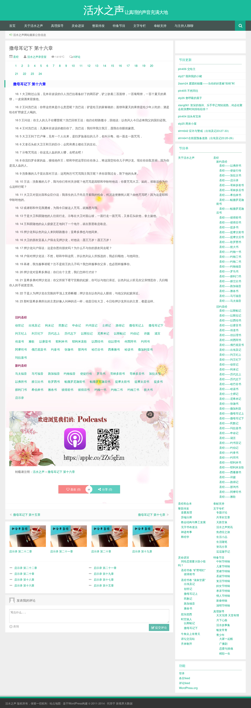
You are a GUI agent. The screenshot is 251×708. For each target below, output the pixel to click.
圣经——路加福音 (230, 286)
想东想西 (186, 614)
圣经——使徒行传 (230, 170)
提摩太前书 (122, 381)
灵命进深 (78, 25)
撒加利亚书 (145, 349)
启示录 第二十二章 (25, 568)
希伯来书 (37, 389)
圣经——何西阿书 (230, 340)
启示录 (19, 397)
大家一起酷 (226, 639)
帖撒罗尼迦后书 (100, 381)
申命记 (77, 325)
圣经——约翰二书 (230, 261)
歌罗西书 (54, 381)
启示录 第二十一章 (105, 568)
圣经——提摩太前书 (231, 232)
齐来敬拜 (186, 643)
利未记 (50, 325)
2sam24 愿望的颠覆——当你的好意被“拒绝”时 (206, 83)
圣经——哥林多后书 (231, 190)
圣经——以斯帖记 (230, 310)
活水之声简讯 (224, 527)
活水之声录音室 (36, 57)
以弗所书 (21, 381)
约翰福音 (69, 373)
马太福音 (21, 373)
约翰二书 (117, 389)
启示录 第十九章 (104, 574)
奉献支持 (160, 25)
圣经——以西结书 (230, 320)
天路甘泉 (221, 522)
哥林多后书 (137, 373)
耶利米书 (61, 341)
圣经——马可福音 (230, 296)
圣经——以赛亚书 (230, 325)
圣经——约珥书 (228, 457)
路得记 (120, 325)
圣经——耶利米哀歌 (231, 467)
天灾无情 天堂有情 (227, 615)
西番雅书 (114, 349)
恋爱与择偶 (226, 648)
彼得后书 (84, 389)
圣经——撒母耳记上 (231, 413)
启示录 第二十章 (24, 574)
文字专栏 (139, 25)
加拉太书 (155, 373)
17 (128, 65)
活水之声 (39, 472)
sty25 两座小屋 (187, 123)
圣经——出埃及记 (230, 350)
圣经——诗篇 (227, 477)
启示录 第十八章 (24, 579)
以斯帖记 (120, 333)
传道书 (20, 341)
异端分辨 (186, 517)
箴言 (157, 333)
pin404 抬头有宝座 (189, 116)
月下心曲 (221, 620)
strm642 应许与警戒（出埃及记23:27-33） (204, 131)
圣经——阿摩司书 (230, 492)
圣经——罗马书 (228, 271)
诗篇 (147, 333)
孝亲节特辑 (223, 591)
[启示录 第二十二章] (28, 536)
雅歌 (32, 341)
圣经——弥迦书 (228, 403)
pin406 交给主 (187, 69)
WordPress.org (188, 688)
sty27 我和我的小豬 (190, 76)
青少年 (220, 635)
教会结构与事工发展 (193, 522)
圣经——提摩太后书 (231, 237)
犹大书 (148, 389)
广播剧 (223, 643)
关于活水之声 (33, 25)
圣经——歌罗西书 (230, 242)
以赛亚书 (45, 341)
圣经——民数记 (228, 423)
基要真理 (186, 512)
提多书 (158, 381)
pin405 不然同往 (188, 90)
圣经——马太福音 (230, 301)
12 (88, 65)
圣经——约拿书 (228, 452)
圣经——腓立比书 (230, 281)
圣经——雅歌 (227, 497)
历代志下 (70, 333)
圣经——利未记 (228, 369)
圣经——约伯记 (228, 448)
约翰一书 (100, 389)
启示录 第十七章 (104, 579)
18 (135, 65)
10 (73, 65)
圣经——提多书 (228, 227)
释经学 (185, 537)
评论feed (184, 683)
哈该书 (129, 349)
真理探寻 (57, 25)
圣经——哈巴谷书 (230, 384)
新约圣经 (221, 161)
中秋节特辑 (223, 561)
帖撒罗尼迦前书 (75, 381)
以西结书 (97, 341)
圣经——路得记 (228, 482)
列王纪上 (21, 333)
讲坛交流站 (188, 639)
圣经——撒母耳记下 (231, 418)
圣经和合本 (185, 503)
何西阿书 (130, 341)
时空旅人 (186, 619)
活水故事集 (223, 625)
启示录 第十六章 (24, 585)
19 (144, 65)
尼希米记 (103, 333)
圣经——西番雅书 (230, 472)
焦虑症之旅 (223, 532)
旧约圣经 (221, 306)
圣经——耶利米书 (230, 462)
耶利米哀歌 (79, 341)
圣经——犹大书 (228, 247)
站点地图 (55, 703)
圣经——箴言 (227, 438)
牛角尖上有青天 (190, 634)
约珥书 (145, 341)
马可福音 (37, 373)
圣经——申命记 (228, 433)
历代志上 (54, 333)
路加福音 (54, 373)
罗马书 (101, 373)
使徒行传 (86, 373)
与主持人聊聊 (184, 25)
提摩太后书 (142, 381)
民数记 (63, 325)
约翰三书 (133, 389)
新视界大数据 (124, 703)
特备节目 (119, 25)
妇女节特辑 (223, 586)
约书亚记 (91, 325)
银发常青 (221, 630)
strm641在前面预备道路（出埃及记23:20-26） (206, 138)
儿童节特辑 (223, 566)
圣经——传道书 (228, 330)
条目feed (184, 678)
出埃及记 (34, 325)
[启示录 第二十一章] (69, 536)
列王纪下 (37, 333)
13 (96, 65)
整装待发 (98, 25)
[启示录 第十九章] (151, 536)
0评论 (76, 57)
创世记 (19, 325)
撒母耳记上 (136, 325)
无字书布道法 (189, 527)
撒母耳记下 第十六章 (31, 47)
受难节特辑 (223, 571)
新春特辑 (221, 600)
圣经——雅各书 (228, 291)
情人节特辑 (223, 595)
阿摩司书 (21, 349)
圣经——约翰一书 (230, 252)
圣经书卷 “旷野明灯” (193, 570)
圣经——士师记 (228, 394)
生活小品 (221, 537)
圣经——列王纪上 (230, 354)
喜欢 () (75, 489)
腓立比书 (37, 381)
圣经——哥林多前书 (231, 185)
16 (120, 65)
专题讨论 (221, 512)
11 (81, 65)
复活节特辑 (223, 581)
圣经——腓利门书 (230, 276)
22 (25, 74)
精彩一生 (224, 653)
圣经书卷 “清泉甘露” (193, 580)
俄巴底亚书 (39, 349)
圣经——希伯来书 (230, 195)
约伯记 (134, 333)
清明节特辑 (223, 605)
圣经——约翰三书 (230, 256)
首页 (12, 25)
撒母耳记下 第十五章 (26, 514)
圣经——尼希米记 (230, 399)
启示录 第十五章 (104, 585)
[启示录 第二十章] (110, 536)
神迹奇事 (186, 532)
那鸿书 (82, 349)
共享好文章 (223, 517)
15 (112, 65)
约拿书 (55, 349)
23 (32, 74)
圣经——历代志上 (230, 374)
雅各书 (52, 389)
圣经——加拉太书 (230, 175)
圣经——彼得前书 (230, 217)
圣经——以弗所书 (230, 165)
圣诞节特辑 (223, 576)
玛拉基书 (21, 357)
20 (151, 65)
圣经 (15, 57)
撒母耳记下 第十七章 (151, 514)
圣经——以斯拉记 (230, 315)
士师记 (106, 325)
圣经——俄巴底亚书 (231, 345)
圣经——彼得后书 (230, 222)
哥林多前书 (117, 373)
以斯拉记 (87, 333)
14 (104, 65)
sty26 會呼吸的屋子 (190, 98)
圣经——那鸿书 (228, 487)
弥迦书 (69, 349)
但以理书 (114, 341)
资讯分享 (221, 546)
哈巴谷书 (97, 349)
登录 (182, 673)
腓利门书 (21, 389)
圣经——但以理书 (230, 335)
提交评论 (160, 627)
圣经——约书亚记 (230, 443)
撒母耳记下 (156, 325)
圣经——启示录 (228, 180)
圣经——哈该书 (228, 389)
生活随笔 (221, 542)
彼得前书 (67, 389)
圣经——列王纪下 (230, 359)
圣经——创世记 (228, 364)
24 (40, 74)
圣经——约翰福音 (230, 266)
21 (17, 74)
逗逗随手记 (223, 551)
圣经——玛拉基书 (230, 428)
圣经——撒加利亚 (230, 408)
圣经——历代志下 (230, 379)
